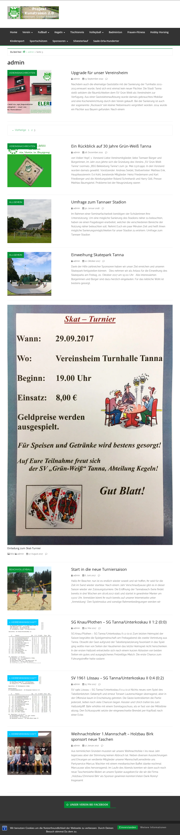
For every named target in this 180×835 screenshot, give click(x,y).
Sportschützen (38, 41)
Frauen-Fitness (136, 32)
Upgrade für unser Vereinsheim (99, 72)
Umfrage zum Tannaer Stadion (98, 202)
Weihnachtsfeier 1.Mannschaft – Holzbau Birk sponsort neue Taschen (112, 736)
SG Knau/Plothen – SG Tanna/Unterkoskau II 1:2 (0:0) (118, 622)
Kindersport (17, 41)
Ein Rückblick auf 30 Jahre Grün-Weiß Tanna (111, 146)
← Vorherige (19, 130)
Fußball (42, 32)
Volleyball (95, 32)
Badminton (115, 32)
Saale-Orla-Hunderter (106, 41)
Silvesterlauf (80, 41)
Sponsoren (59, 41)
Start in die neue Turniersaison (99, 569)
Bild (12, 554)
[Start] (23, 51)
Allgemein (15, 202)
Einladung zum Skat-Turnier (24, 548)
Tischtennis (77, 32)
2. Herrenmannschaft (23, 622)
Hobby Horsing (159, 32)
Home (13, 32)
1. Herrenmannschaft (22, 734)
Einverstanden (127, 827)
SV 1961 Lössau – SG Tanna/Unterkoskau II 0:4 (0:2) (117, 677)
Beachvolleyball (20, 569)
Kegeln (58, 32)
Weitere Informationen (153, 827)
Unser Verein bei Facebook (89, 804)
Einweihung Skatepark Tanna (97, 254)
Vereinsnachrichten (22, 72)
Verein (26, 32)
